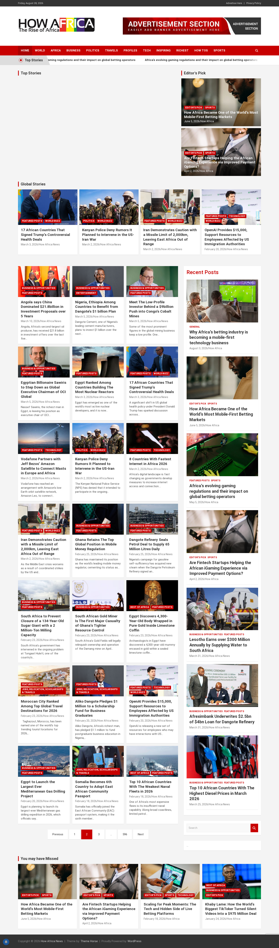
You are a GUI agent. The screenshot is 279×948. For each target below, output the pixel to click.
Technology (237, 216)
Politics (92, 50)
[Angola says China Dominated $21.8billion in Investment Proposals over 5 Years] (44, 281)
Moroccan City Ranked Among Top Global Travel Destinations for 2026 (42, 706)
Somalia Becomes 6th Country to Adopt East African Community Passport (94, 789)
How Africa (207, 121)
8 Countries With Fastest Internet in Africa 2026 (150, 461)
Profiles (130, 50)
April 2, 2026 (191, 171)
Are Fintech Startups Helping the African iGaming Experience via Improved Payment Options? (219, 162)
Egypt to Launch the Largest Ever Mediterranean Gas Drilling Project (43, 789)
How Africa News (49, 244)
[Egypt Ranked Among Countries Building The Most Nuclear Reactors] (98, 361)
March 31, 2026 (198, 655)
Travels (111, 50)
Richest (182, 50)
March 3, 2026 (29, 244)
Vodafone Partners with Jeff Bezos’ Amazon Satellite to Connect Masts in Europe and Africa (43, 466)
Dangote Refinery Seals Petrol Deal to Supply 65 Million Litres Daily (149, 544)
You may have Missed (39, 858)
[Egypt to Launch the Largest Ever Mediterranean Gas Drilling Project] (44, 761)
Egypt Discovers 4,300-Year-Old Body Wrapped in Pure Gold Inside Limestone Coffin (152, 623)
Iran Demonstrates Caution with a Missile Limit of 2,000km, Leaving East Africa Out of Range (170, 237)
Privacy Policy (253, 3)
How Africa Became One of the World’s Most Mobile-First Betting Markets (221, 114)
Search (254, 828)
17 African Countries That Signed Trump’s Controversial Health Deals (45, 234)
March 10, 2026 (30, 321)
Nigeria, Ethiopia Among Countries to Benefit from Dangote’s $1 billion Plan (96, 307)
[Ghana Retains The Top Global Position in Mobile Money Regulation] (98, 519)
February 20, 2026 (215, 249)
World (40, 50)
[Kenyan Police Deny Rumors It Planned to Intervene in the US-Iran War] (98, 438)
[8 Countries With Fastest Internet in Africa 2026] (152, 438)
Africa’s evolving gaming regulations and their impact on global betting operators (181, 60)
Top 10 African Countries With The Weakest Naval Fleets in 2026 (150, 786)
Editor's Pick (195, 73)
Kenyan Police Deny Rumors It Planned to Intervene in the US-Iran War (108, 234)
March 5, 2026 (83, 316)
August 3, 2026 (198, 348)
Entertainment (86, 293)
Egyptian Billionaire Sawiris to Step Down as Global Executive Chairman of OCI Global (43, 389)
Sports (219, 50)
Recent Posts (203, 272)
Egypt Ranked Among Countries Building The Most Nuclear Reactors (94, 387)
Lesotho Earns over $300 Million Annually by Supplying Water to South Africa (219, 645)
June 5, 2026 (191, 121)
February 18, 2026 (86, 801)
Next (141, 834)
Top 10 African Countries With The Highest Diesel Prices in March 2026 (221, 793)
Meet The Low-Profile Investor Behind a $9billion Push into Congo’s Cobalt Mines (151, 309)
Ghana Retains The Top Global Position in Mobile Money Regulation (96, 544)
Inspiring (163, 50)
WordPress (134, 941)
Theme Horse (89, 941)
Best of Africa (139, 607)
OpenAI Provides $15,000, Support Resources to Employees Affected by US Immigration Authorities (227, 237)
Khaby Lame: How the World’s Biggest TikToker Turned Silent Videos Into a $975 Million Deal (230, 909)
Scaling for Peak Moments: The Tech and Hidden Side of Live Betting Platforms (170, 909)
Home (25, 50)
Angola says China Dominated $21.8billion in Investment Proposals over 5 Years (43, 309)
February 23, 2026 (31, 639)
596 (125, 834)
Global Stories (33, 184)
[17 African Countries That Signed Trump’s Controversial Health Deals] (152, 361)
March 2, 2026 (90, 244)
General (194, 326)
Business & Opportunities (38, 288)
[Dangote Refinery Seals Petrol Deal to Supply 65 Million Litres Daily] (152, 519)
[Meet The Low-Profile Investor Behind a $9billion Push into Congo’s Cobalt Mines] (152, 281)
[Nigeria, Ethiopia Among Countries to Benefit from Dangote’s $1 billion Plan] (98, 281)
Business (73, 50)
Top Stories (31, 73)
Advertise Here (234, 3)
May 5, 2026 (196, 502)
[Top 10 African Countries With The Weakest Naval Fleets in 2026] (152, 761)
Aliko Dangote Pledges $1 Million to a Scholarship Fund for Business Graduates (96, 708)
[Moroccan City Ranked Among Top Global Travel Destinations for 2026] (44, 681)
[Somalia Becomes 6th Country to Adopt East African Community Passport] (98, 761)
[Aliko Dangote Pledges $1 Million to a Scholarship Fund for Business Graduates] (98, 681)
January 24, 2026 (215, 918)
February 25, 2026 (86, 554)
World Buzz (52, 221)
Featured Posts (32, 221)
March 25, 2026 (198, 804)
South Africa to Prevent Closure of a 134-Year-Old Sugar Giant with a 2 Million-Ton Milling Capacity (42, 625)
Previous (57, 834)
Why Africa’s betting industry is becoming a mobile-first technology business (218, 337)
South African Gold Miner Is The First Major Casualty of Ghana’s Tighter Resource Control (97, 623)
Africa (56, 50)
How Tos (201, 50)
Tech (147, 50)
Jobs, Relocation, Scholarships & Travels (42, 691)
